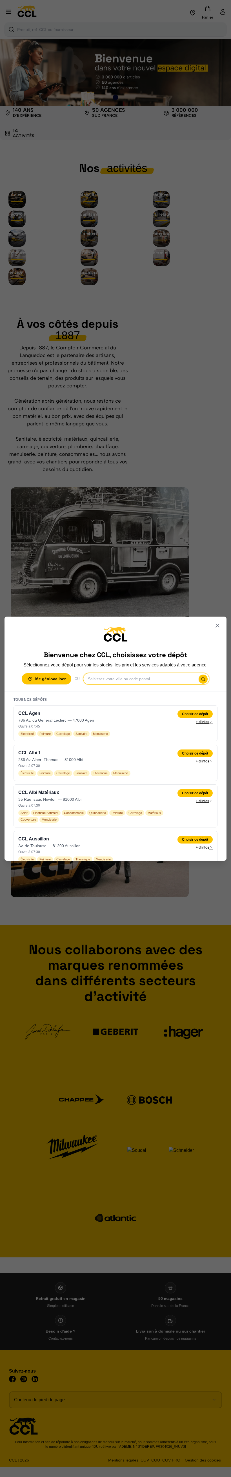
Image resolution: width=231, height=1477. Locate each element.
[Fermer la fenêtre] (217, 625)
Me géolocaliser (50, 679)
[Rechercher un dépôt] (203, 679)
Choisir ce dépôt (195, 714)
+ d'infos (202, 722)
